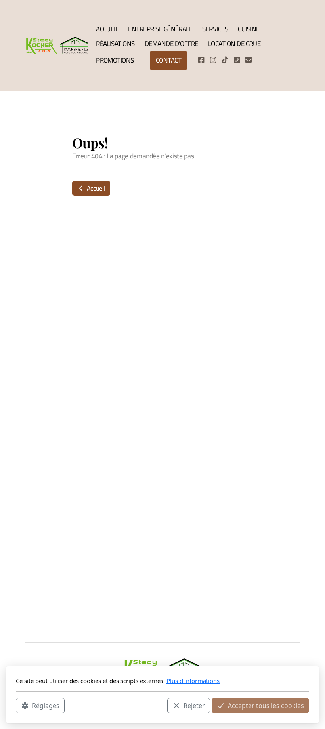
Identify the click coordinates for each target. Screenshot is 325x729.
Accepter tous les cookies (266, 705)
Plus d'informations (193, 681)
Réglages (45, 705)
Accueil (95, 188)
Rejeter (194, 705)
